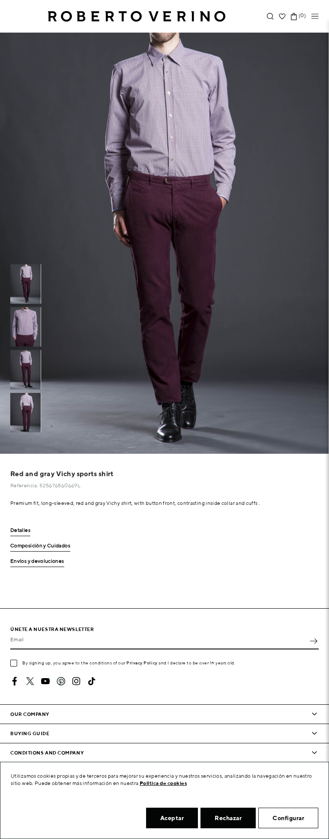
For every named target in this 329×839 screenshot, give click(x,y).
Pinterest (61, 681)
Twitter (30, 681)
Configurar (288, 818)
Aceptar (172, 818)
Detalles (20, 530)
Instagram (76, 681)
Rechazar (228, 818)
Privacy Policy (142, 662)
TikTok (91, 681)
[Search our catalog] (270, 16)
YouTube (45, 681)
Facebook (14, 681)
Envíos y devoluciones (37, 561)
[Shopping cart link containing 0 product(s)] (294, 16)
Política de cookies (163, 783)
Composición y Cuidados (40, 546)
